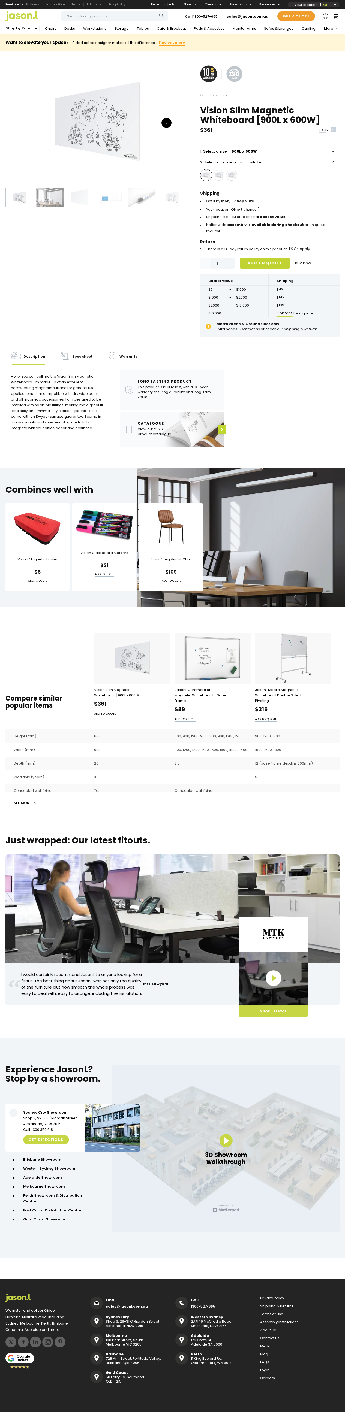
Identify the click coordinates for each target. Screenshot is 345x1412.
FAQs (264, 1362)
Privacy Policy (272, 1298)
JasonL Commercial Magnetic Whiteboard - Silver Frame (200, 695)
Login (264, 1370)
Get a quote (296, 16)
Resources (267, 4)
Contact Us (270, 1338)
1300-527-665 (205, 16)
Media (265, 1346)
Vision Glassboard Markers (104, 553)
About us (190, 4)
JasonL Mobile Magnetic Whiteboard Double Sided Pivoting (278, 695)
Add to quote (264, 263)
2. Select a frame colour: (230, 162)
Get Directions (46, 1139)
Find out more (172, 42)
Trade (75, 4)
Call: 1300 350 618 (38, 1129)
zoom (97, 122)
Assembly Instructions (279, 1322)
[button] (336, 16)
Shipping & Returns (276, 1306)
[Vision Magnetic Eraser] (37, 528)
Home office (55, 4)
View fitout (273, 1010)
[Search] (161, 16)
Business (33, 4)
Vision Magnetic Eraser (37, 559)
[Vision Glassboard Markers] (104, 525)
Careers (267, 1378)
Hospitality (117, 4)
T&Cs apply (299, 249)
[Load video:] (273, 978)
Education (95, 4)
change (250, 209)
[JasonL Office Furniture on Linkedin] (35, 1342)
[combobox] (114, 16)
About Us (268, 1330)
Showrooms (238, 4)
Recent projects (163, 4)
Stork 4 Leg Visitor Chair (171, 559)
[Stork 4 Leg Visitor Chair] (171, 528)
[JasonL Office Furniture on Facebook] (23, 1342)
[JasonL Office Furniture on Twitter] (10, 1342)
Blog (264, 1354)
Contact (285, 313)
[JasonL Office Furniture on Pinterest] (60, 1342)
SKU (322, 129)
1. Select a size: (228, 151)
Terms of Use (271, 1314)
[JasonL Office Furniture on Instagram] (47, 1342)
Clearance (213, 4)
